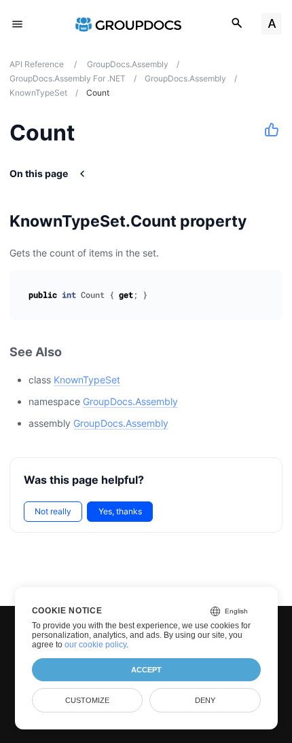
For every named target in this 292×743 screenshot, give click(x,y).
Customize (87, 700)
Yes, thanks (120, 511)
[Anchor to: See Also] (77, 352)
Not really (53, 511)
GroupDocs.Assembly (130, 401)
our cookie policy (95, 644)
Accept (146, 670)
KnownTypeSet (87, 379)
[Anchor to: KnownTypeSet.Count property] (263, 221)
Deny (205, 700)
